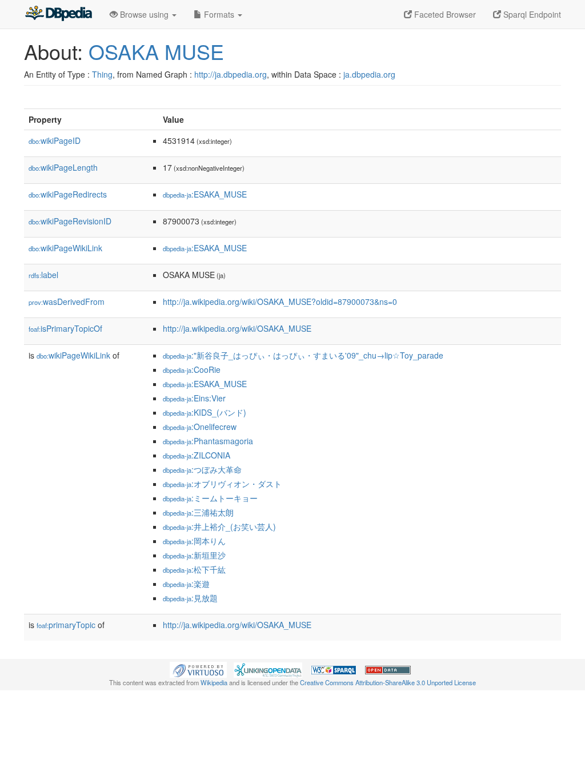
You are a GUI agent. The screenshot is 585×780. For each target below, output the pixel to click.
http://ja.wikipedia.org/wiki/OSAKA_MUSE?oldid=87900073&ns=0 (280, 301)
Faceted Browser (444, 14)
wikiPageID (55, 140)
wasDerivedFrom (67, 301)
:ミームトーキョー (210, 498)
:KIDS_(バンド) (204, 412)
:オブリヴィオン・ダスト (222, 483)
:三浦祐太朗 (198, 512)
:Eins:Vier (194, 398)
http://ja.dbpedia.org (230, 74)
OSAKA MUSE (156, 51)
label (43, 274)
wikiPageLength (63, 167)
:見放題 (190, 598)
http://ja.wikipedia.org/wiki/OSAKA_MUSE (237, 328)
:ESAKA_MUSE (205, 194)
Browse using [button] (144, 14)
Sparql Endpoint (531, 14)
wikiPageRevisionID (70, 221)
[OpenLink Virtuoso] (198, 668)
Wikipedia (214, 682)
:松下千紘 (194, 569)
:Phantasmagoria (208, 441)
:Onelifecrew (200, 426)
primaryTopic (66, 624)
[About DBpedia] (58, 14)
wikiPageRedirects (68, 194)
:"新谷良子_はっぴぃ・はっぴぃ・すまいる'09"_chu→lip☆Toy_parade (303, 355)
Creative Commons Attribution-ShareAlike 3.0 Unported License (388, 682)
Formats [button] (219, 14)
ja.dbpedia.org (369, 74)
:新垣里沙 (194, 555)
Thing (102, 74)
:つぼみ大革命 (202, 469)
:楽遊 (186, 583)
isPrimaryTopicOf (65, 328)
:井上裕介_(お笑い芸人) (219, 526)
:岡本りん (194, 540)
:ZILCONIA (196, 455)
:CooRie (192, 369)
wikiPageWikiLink (65, 248)
